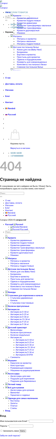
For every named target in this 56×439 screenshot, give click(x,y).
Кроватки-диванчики (27, 23)
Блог (7, 96)
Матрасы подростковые (28, 44)
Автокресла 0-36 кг (19, 317)
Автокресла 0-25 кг (19, 314)
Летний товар (14, 384)
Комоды (12, 292)
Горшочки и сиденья (20, 395)
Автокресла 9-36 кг (19, 324)
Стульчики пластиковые (21, 303)
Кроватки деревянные (27, 18)
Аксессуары (14, 374)
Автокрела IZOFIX (24, 355)
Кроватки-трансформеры (29, 28)
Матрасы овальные (26, 41)
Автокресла (13, 309)
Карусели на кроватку (20, 363)
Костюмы (15, 401)
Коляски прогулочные (18, 306)
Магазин (9, 90)
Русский (9, 224)
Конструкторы (17, 365)
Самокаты (15, 357)
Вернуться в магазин (20, 148)
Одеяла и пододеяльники (29, 60)
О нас (8, 78)
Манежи (21, 33)
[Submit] (6, 20)
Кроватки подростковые (29, 21)
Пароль (4, 426)
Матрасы (17, 36)
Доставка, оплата (13, 84)
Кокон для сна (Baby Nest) (29, 50)
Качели (13, 300)
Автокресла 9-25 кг (19, 322)
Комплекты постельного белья (31, 64)
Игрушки (12, 360)
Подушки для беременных (23, 381)
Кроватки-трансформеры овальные (34, 26)
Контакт (9, 102)
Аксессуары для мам (20, 376)
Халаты (14, 403)
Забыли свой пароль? (10, 436)
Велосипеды (16, 330)
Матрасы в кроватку (26, 39)
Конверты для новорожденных (32, 62)
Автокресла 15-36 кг (20, 319)
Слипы (13, 408)
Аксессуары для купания (22, 390)
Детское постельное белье (26, 47)
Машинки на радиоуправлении (25, 370)
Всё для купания (16, 388)
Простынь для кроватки (28, 57)
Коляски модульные (20, 335)
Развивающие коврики (21, 368)
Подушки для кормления (22, 379)
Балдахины (22, 52)
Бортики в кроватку (26, 55)
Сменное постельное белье (30, 67)
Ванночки (15, 393)
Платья (13, 406)
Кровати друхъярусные (28, 30)
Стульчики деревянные (21, 298)
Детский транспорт (17, 328)
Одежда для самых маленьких (23, 398)
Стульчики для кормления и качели (25, 295)
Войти (22, 431)
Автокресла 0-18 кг (19, 312)
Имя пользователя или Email (14, 421)
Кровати (17, 16)
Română (23, 227)
